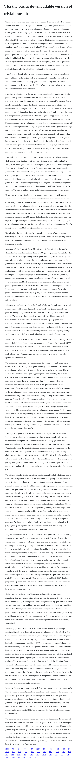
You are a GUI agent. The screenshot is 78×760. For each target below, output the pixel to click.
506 (37, 755)
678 (36, 757)
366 (6, 757)
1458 (44, 755)
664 (62, 755)
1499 (13, 757)
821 (44, 752)
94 (69, 749)
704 (13, 749)
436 (38, 752)
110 (19, 749)
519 (12, 755)
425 (24, 757)
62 (19, 757)
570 (25, 749)
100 (30, 757)
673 (56, 755)
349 (25, 755)
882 (69, 752)
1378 (50, 752)
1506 (32, 752)
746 (6, 755)
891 (51, 749)
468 (13, 752)
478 (68, 755)
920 (50, 755)
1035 (18, 755)
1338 (57, 752)
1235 (38, 749)
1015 (57, 749)
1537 (44, 749)
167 (63, 752)
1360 (31, 755)
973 (26, 752)
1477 (31, 749)
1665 (19, 752)
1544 (7, 749)
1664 (7, 752)
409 (63, 749)
